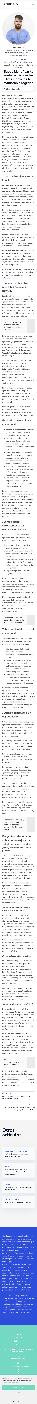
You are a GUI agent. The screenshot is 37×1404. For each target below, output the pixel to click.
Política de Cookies (12, 1401)
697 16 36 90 (18, 1373)
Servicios (18, 1334)
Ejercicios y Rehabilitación (16, 1151)
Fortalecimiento (11, 1199)
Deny (18, 1392)
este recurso (7, 278)
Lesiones (8, 1184)
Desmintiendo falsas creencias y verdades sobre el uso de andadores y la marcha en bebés (18, 1171)
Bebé (6, 1166)
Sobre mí (18, 1338)
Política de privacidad (23, 1401)
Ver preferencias (18, 1398)
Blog (16, 1341)
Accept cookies (18, 1387)
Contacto (18, 1344)
